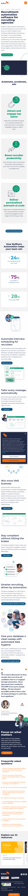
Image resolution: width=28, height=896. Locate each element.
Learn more (6, 508)
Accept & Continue (14, 460)
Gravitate (10, 890)
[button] (14, 770)
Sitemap (23, 887)
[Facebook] (24, 874)
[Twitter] (21, 874)
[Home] (5, 3)
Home (2, 9)
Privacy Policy (4, 888)
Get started (6, 752)
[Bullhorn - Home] (5, 873)
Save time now (6, 363)
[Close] (25, 433)
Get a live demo (7, 55)
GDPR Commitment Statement (8, 887)
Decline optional (14, 456)
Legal (18, 887)
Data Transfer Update (19, 883)
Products (8, 9)
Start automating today (14, 231)
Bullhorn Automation (16, 9)
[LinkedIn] (26, 874)
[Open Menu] (25, 3)
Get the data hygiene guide (10, 661)
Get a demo (6, 555)
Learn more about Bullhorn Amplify (13, 603)
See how (6, 409)
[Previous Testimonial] (2, 669)
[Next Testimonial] (26, 669)
